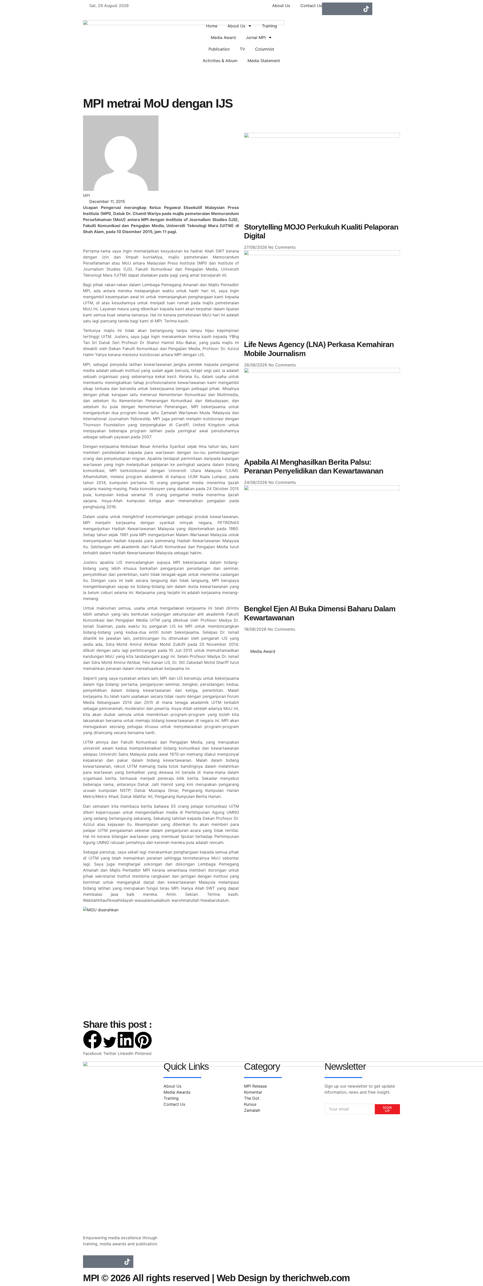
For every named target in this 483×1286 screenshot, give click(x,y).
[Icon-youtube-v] (353, 9)
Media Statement (264, 60)
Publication (219, 49)
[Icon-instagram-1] (341, 9)
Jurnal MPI (256, 37)
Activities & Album (220, 60)
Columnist (264, 49)
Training (269, 25)
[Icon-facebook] (328, 9)
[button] (92, 1043)
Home (211, 25)
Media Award (223, 37)
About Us (236, 25)
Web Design (242, 1278)
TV (242, 49)
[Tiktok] (366, 9)
